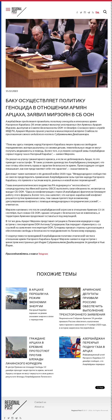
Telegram (43, 253)
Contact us (40, 402)
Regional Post (76, 410)
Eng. (98, 12)
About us (39, 406)
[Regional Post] (19, 12)
